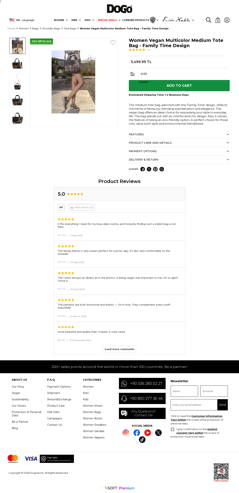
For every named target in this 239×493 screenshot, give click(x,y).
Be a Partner (20, 421)
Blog (15, 428)
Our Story (18, 386)
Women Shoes (92, 405)
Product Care (56, 405)
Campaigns (54, 418)
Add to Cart (179, 86)
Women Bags (92, 412)
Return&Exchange (59, 399)
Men (74, 20)
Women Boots (92, 418)
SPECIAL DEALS (107, 20)
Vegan (16, 393)
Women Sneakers (94, 424)
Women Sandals (93, 431)
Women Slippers (93, 437)
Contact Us (54, 424)
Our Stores (19, 405)
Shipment (53, 393)
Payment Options (59, 386)
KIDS (87, 20)
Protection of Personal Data (26, 413)
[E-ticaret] (119, 488)
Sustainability (20, 399)
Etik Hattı (53, 412)
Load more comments (119, 349)
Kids (85, 399)
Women (59, 20)
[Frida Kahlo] (176, 20)
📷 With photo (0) (81, 207)
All (61, 207)
